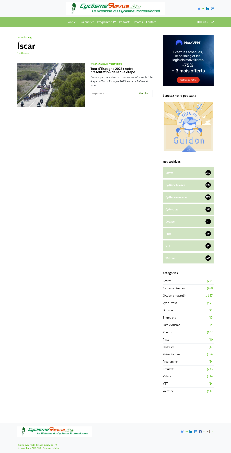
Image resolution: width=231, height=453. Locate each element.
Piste (166, 339)
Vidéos (167, 376)
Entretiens (169, 317)
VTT (165, 383)
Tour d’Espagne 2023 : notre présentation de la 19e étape (112, 70)
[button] (19, 22)
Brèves (167, 281)
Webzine (168, 391)
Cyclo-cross (170, 303)
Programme (170, 361)
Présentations (115, 64)
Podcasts (168, 347)
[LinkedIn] (207, 8)
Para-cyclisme (171, 325)
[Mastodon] (212, 8)
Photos (167, 332)
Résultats (169, 369)
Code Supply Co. (45, 445)
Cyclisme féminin (174, 288)
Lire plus (143, 93)
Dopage (168, 310)
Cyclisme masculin (99, 64)
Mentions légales (51, 448)
